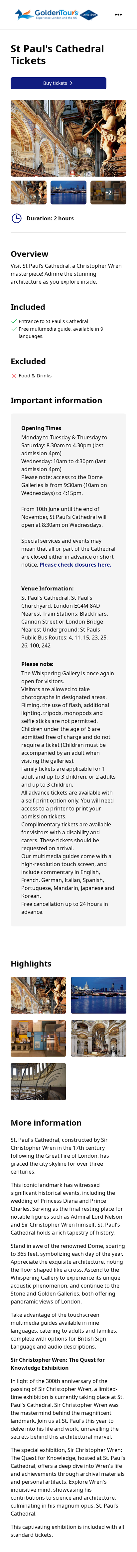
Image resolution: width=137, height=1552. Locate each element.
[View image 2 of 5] (68, 192)
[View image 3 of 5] (38, 1039)
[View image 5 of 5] (38, 1082)
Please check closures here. (75, 564)
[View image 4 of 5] (98, 1039)
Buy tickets (55, 83)
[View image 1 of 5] (29, 192)
